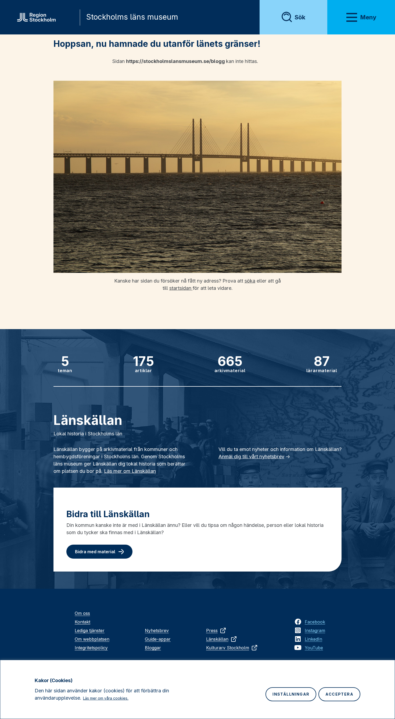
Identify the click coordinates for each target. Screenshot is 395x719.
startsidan (181, 288)
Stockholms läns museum (132, 17)
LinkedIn (313, 639)
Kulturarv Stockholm (227, 647)
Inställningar (290, 694)
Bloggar (153, 647)
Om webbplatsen (92, 639)
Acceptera (339, 694)
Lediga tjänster (90, 630)
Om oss (82, 613)
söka (250, 281)
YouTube (314, 647)
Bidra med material (95, 551)
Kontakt (82, 622)
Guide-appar (158, 639)
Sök (300, 17)
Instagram (315, 630)
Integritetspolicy (91, 647)
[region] (197, 689)
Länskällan (217, 639)
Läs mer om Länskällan (130, 471)
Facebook (315, 622)
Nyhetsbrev (157, 630)
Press (212, 630)
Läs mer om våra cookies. (105, 698)
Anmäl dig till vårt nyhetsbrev (251, 456)
